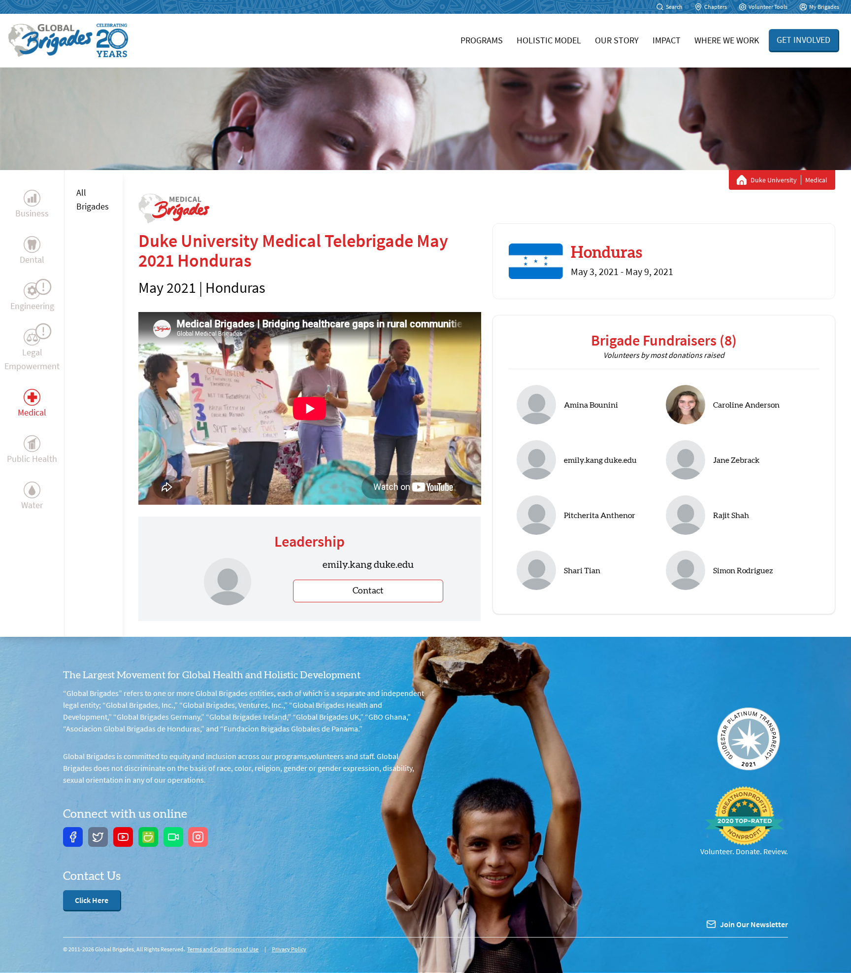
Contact (368, 591)
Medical (32, 412)
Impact (667, 40)
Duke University (774, 179)
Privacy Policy (289, 949)
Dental (32, 259)
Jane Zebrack (736, 460)
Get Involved (803, 39)
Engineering (32, 306)
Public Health (32, 458)
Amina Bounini (591, 405)
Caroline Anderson (746, 405)
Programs (481, 40)
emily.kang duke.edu (600, 460)
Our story (617, 40)
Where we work (726, 40)
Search (674, 6)
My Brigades (824, 6)
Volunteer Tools (768, 6)
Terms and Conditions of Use (223, 949)
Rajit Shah (731, 516)
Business (32, 213)
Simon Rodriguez (743, 571)
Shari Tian (582, 571)
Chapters (715, 6)
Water (32, 505)
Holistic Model (549, 40)
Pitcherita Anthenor (599, 516)
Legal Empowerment (32, 359)
